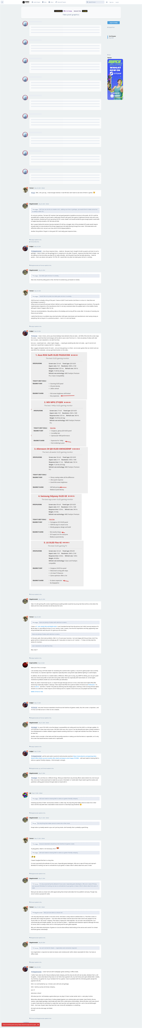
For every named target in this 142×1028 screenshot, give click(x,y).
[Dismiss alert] (38, 1024)
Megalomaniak (37, 251)
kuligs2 (36, 209)
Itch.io (37, 686)
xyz (34, 193)
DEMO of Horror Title (37, 691)
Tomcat (35, 336)
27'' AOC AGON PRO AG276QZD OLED (46, 626)
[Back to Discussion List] (2, 2)
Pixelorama (91, 684)
